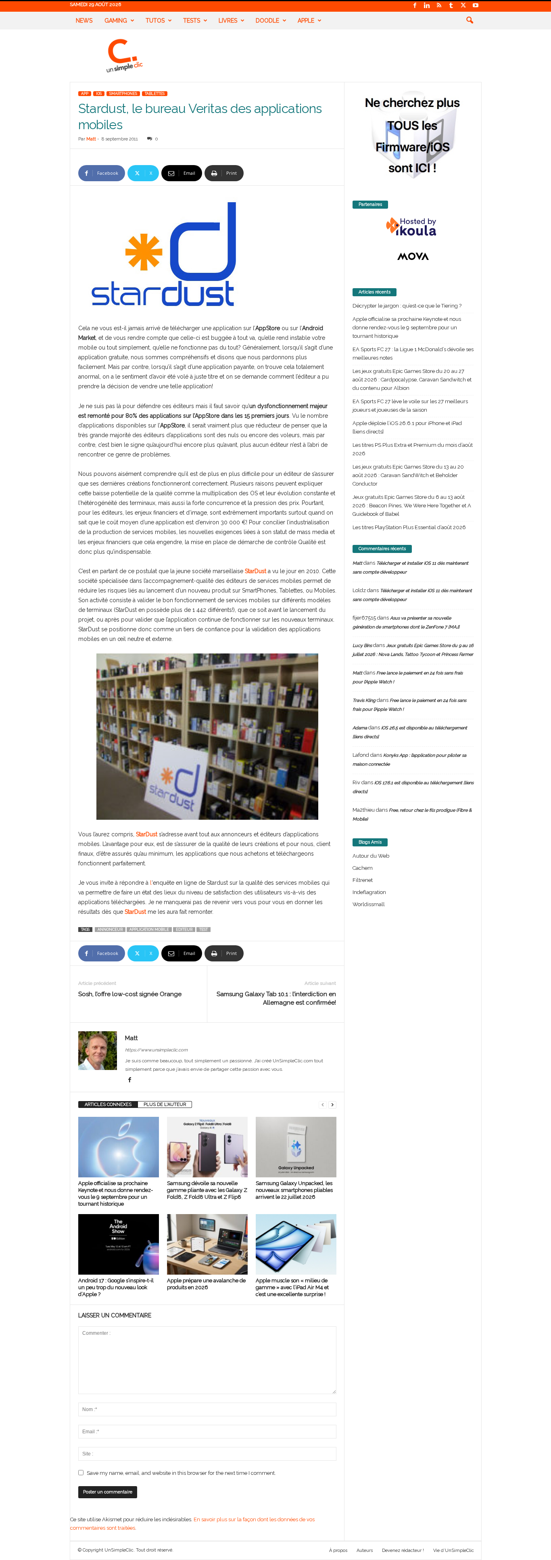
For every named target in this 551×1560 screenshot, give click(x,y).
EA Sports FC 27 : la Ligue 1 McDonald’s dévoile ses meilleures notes (413, 353)
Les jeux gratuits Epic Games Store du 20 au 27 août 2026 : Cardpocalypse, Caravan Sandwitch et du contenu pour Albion (412, 379)
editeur (184, 930)
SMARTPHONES (123, 94)
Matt (91, 139)
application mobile (149, 930)
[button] (469, 20)
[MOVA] (413, 256)
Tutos (155, 20)
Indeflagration (369, 892)
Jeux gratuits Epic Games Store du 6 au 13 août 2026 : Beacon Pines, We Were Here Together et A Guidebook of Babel (412, 505)
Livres (228, 20)
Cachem (363, 868)
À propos (338, 1550)
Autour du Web (371, 856)
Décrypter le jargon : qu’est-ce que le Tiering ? (407, 306)
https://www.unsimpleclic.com (156, 1050)
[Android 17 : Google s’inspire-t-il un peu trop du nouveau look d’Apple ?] (118, 1244)
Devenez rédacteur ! (403, 1550)
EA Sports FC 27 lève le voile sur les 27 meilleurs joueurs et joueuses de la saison (410, 405)
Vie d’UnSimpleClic (453, 1550)
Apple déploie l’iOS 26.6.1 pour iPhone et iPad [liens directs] (407, 427)
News (84, 20)
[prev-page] (323, 1104)
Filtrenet (363, 880)
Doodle (267, 20)
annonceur (110, 930)
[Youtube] (475, 6)
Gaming (115, 20)
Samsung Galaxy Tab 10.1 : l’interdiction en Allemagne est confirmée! (276, 998)
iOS (99, 94)
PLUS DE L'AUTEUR (165, 1104)
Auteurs (365, 1550)
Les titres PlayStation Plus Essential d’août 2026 (409, 527)
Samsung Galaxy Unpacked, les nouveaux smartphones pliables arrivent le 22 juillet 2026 (294, 1190)
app (84, 94)
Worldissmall (369, 904)
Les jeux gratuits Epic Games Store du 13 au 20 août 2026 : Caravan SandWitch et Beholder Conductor (408, 475)
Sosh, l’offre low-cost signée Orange (130, 994)
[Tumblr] (451, 6)
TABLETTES (155, 94)
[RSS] (439, 6)
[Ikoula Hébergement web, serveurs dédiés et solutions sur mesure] (413, 226)
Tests (191, 20)
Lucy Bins (362, 645)
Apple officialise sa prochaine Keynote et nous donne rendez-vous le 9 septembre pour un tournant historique (407, 327)
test (203, 930)
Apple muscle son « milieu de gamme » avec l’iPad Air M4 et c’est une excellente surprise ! (292, 1287)
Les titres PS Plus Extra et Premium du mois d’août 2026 (413, 449)
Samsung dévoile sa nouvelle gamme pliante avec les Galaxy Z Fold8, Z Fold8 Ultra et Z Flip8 (207, 1190)
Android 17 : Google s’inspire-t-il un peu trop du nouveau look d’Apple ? (116, 1287)
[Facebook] (415, 6)
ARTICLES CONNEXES (108, 1104)
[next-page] (332, 1104)
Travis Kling (364, 700)
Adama (360, 728)
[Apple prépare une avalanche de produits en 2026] (207, 1244)
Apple (306, 20)
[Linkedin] (427, 6)
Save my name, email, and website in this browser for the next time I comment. (181, 1473)
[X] (463, 6)
